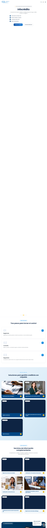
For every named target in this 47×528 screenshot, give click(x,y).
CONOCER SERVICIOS (28, 25)
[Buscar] (41, 2)
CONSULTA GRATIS (18, 25)
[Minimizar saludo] (40, 520)
